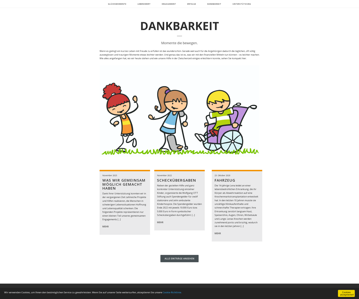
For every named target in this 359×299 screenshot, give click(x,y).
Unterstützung (242, 4)
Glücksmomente (117, 4)
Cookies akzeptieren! (347, 293)
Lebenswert (144, 4)
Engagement (169, 4)
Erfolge (191, 4)
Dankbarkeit (214, 4)
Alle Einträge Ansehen (179, 258)
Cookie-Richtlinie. (172, 292)
